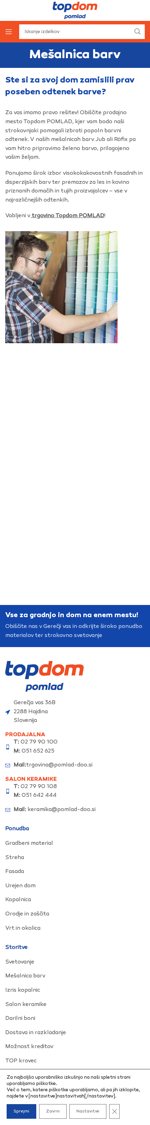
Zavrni (53, 1111)
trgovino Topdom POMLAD (68, 216)
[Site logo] (75, 10)
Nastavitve (87, 1111)
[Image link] (44, 676)
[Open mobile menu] (9, 32)
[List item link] (75, 843)
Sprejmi (21, 1111)
